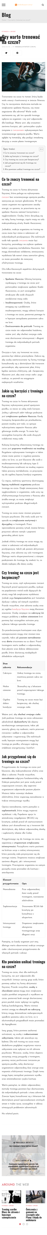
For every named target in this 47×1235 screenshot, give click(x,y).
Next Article (22, 1161)
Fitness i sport (9, 31)
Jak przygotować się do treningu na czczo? (20, 164)
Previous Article (25, 1142)
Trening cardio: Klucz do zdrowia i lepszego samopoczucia (11, 1213)
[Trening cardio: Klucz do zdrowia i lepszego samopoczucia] (11, 1196)
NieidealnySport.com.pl (25, 47)
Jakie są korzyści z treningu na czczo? (22, 156)
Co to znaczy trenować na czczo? (19, 153)
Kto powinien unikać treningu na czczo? (22, 169)
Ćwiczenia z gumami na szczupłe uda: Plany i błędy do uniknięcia (34, 1214)
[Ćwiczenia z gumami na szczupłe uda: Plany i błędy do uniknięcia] (35, 1196)
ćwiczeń (5, 197)
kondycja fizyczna (20, 609)
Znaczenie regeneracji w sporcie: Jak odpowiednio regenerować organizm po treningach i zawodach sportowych (23, 1166)
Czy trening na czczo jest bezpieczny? (22, 160)
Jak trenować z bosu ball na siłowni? (23, 1146)
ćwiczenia (23, 241)
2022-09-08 (6, 47)
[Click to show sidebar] (2, 39)
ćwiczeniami (18, 130)
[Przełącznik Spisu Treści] (40, 149)
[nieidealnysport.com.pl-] (23, 5)
